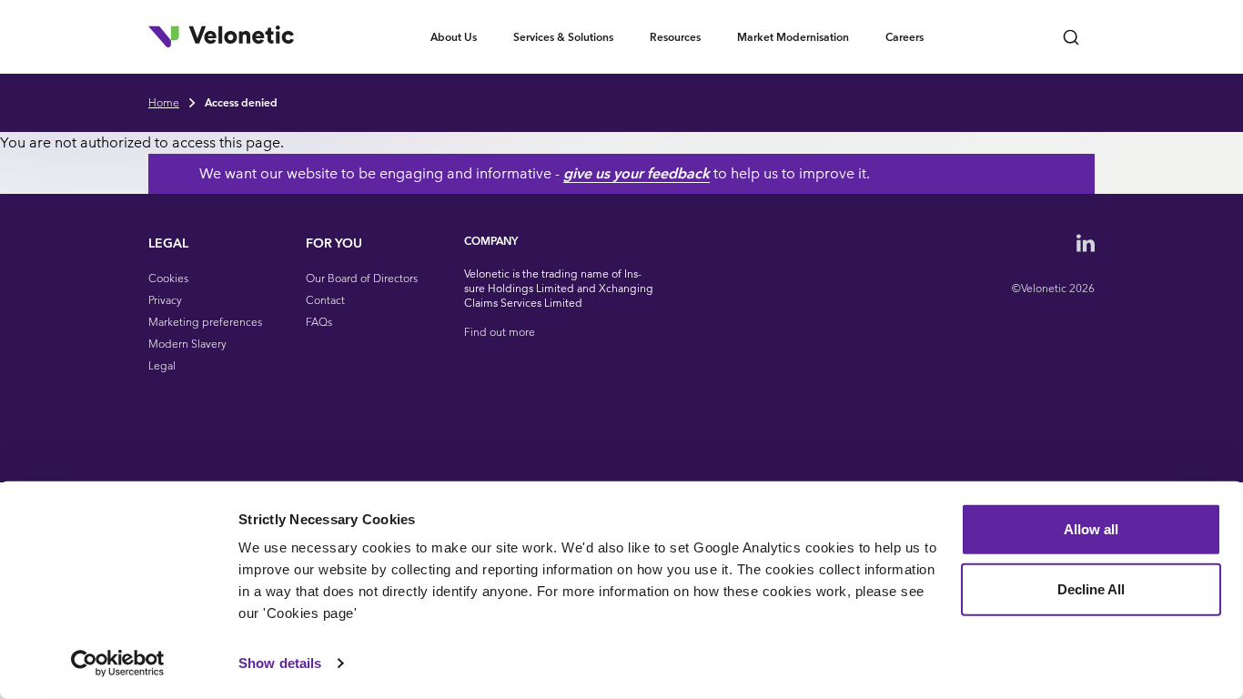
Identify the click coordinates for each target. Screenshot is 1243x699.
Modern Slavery (187, 343)
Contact (325, 300)
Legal (162, 365)
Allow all (1091, 529)
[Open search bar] (1071, 37)
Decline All (1091, 588)
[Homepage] (221, 37)
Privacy (165, 300)
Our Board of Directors (362, 278)
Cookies (168, 278)
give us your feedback (636, 173)
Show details (279, 663)
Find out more (499, 332)
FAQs (319, 322)
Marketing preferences (205, 322)
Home (163, 102)
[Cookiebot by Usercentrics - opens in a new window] (117, 663)
